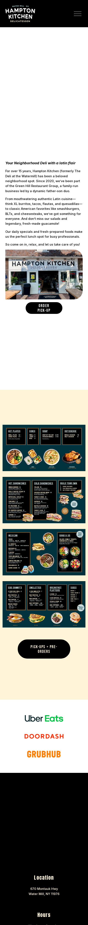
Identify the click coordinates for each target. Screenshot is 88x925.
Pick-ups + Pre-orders (44, 649)
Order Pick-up (44, 308)
